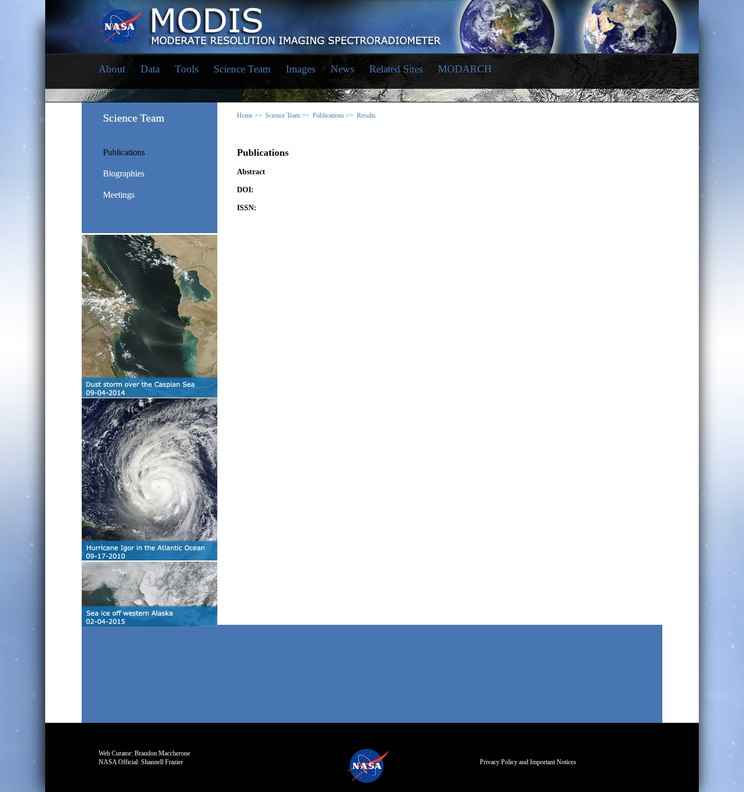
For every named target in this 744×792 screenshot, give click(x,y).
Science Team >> (287, 115)
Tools (186, 69)
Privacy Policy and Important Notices (528, 762)
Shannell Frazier (162, 762)
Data (150, 69)
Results (366, 115)
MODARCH (465, 69)
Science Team (242, 69)
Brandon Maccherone (162, 753)
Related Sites (396, 69)
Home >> (249, 115)
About (112, 69)
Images (300, 69)
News (342, 69)
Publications (124, 152)
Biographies (123, 173)
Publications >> (333, 115)
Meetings (119, 195)
